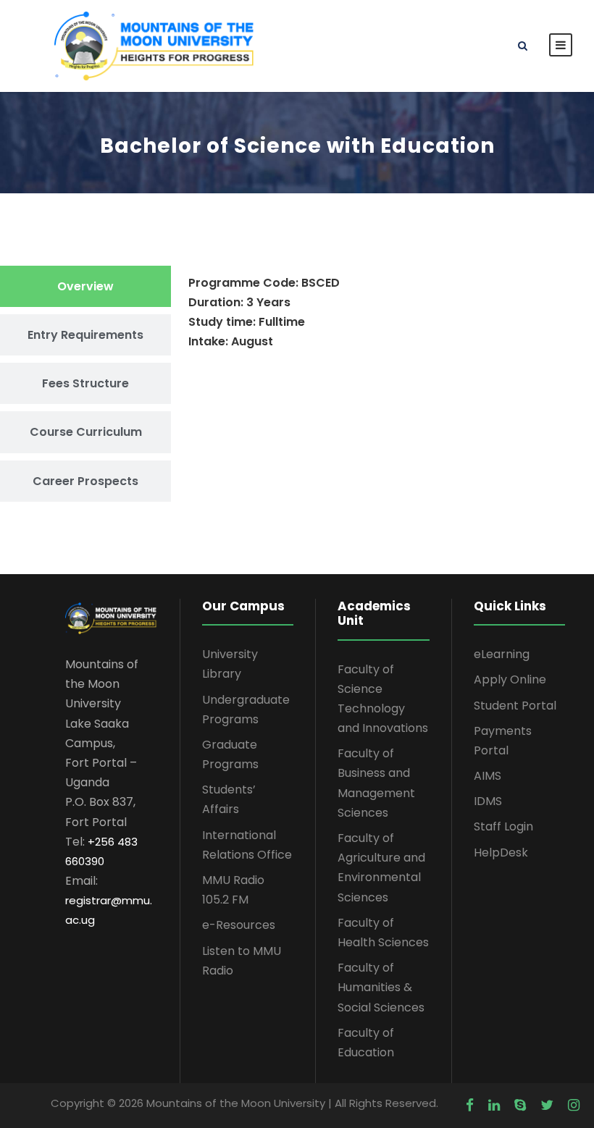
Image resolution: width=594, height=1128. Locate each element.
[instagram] (574, 1105)
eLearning (502, 654)
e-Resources (238, 925)
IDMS (488, 801)
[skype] (520, 1105)
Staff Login (503, 826)
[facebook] (470, 1105)
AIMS (487, 775)
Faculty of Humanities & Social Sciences (381, 987)
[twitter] (546, 1105)
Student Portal (515, 705)
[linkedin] (494, 1105)
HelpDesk (501, 852)
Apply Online (510, 679)
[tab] (85, 286)
